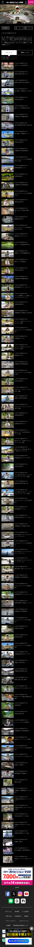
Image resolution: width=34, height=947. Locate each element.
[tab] (9, 52)
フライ (5, 28)
